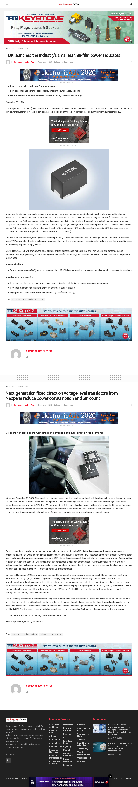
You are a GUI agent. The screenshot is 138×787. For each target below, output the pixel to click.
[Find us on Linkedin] (8, 760)
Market (66, 750)
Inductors (16, 299)
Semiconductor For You (24, 62)
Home (8, 49)
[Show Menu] (7, 4)
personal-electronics (68, 755)
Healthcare (68, 725)
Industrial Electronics (68, 729)
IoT (64, 737)
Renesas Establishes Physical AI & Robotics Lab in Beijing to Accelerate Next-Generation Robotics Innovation (119, 730)
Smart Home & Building (83, 744)
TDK (42, 299)
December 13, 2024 (45, 62)
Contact (129, 778)
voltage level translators (50, 634)
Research (67, 765)
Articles (52, 736)
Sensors (81, 740)
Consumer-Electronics (54, 751)
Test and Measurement (83, 753)
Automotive (54, 743)
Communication (56, 747)
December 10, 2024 (45, 405)
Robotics (81, 725)
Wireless (81, 761)
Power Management (69, 760)
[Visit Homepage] (69, 4)
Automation (54, 740)
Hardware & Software (54, 762)
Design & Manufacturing (55, 757)
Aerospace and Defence (55, 726)
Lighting (67, 747)
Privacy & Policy (118, 778)
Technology (82, 749)
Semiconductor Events (84, 729)
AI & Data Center (53, 731)
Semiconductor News (20, 49)
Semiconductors (30, 299)
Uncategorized (84, 758)
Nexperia (15, 634)
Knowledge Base (68, 742)
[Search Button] (131, 4)
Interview (67, 734)
